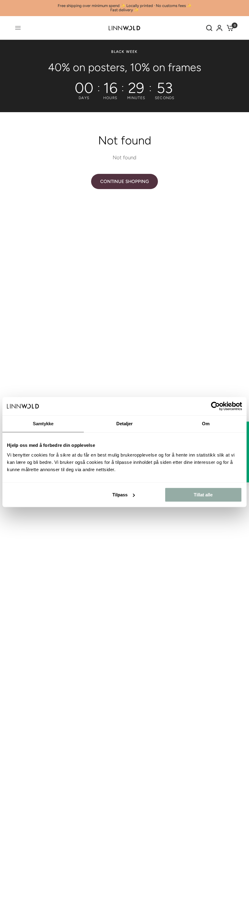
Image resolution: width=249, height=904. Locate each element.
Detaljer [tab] (124, 423)
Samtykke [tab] (43, 423)
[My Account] (219, 28)
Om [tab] (206, 423)
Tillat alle (203, 494)
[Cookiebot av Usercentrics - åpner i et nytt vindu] (215, 406)
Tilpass (120, 494)
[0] (229, 28)
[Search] (209, 28)
